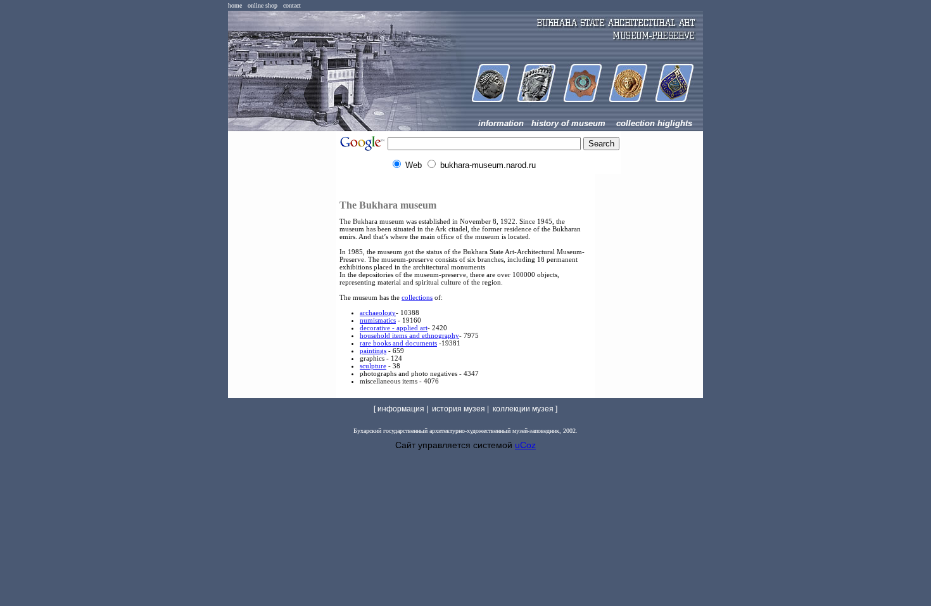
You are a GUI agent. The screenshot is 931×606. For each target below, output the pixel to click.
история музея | (461, 408)
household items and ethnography (409, 335)
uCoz (525, 445)
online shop (262, 5)
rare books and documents (398, 343)
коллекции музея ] (525, 408)
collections (417, 297)
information (501, 123)
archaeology (378, 312)
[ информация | (402, 408)
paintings (373, 350)
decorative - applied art (394, 328)
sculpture (373, 366)
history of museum (568, 123)
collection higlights (654, 123)
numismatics (378, 320)
